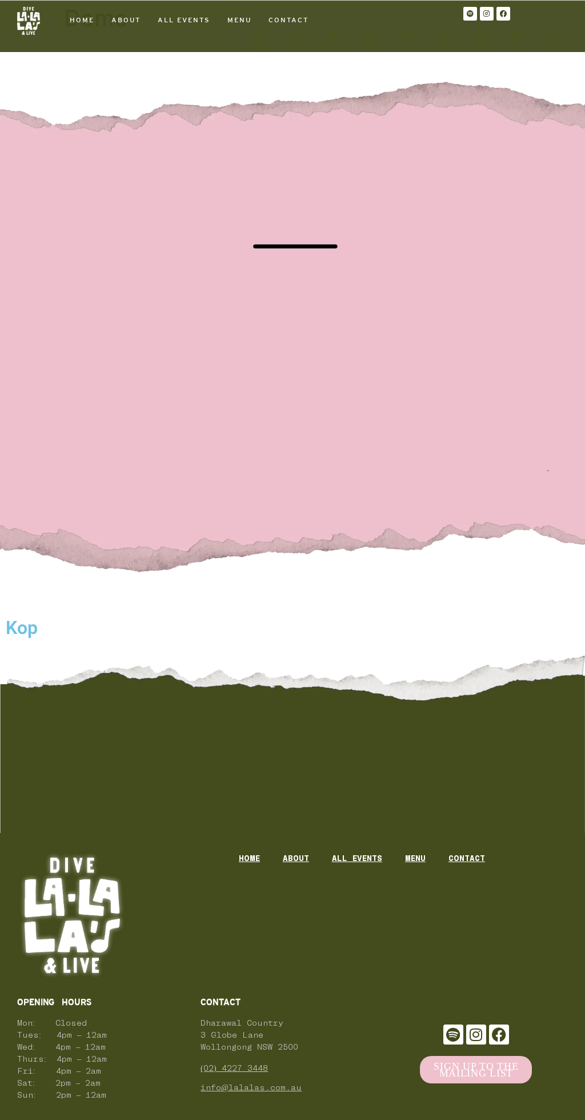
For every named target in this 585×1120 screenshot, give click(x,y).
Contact (288, 20)
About (126, 20)
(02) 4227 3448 (234, 1069)
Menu (239, 20)
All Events (184, 20)
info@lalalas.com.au (251, 1088)
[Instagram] (487, 14)
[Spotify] (470, 14)
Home (82, 20)
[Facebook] (503, 14)
